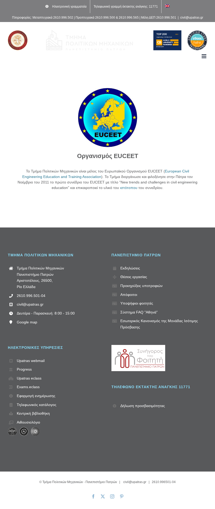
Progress (24, 369)
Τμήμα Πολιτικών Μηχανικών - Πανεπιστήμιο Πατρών (79, 482)
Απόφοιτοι (128, 295)
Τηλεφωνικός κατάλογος (36, 405)
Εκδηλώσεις (130, 268)
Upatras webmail (31, 361)
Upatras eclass (29, 378)
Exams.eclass (28, 387)
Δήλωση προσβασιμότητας (142, 406)
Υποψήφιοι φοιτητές (136, 303)
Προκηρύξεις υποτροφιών (141, 286)
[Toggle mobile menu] (204, 56)
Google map (27, 322)
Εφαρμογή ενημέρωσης (36, 396)
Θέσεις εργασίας (133, 277)
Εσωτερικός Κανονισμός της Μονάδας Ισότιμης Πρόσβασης (159, 324)
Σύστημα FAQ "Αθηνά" (139, 312)
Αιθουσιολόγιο (28, 422)
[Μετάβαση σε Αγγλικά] (167, 6)
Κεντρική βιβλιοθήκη (33, 413)
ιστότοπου (128, 188)
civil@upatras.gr (191, 17)
